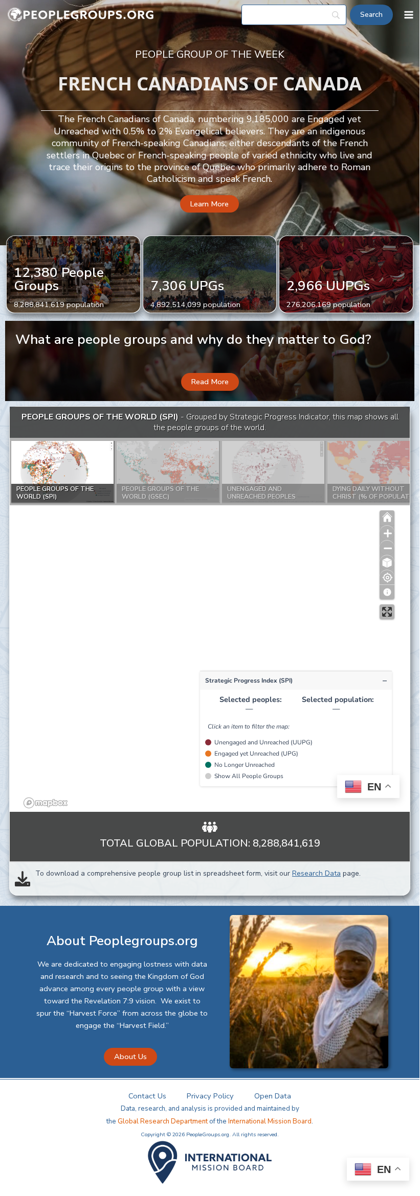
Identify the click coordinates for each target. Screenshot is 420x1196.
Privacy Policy (210, 1096)
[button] (209, 204)
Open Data (272, 1096)
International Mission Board (270, 1121)
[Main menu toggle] (408, 15)
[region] (210, 609)
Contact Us (147, 1096)
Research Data (316, 873)
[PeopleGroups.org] (81, 15)
